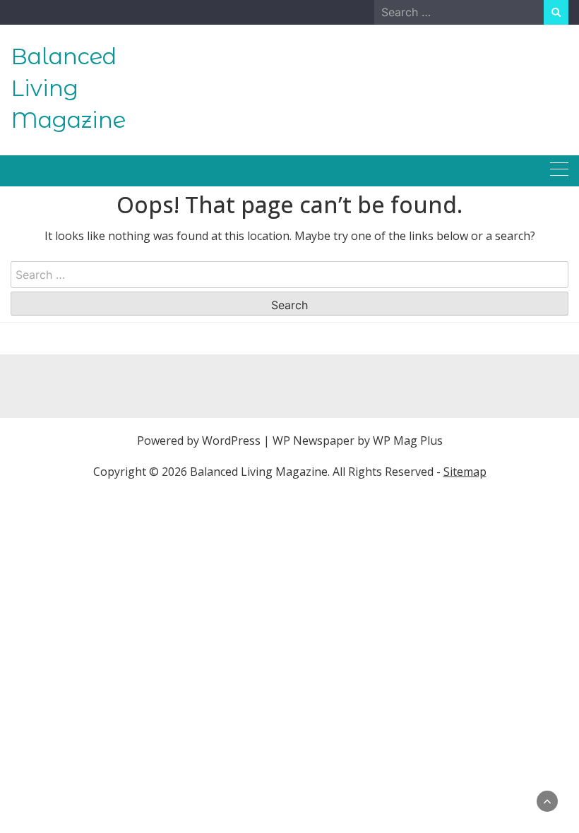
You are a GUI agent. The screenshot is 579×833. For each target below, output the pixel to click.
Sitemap (465, 471)
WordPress (231, 440)
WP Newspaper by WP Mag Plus (358, 440)
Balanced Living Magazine (68, 88)
